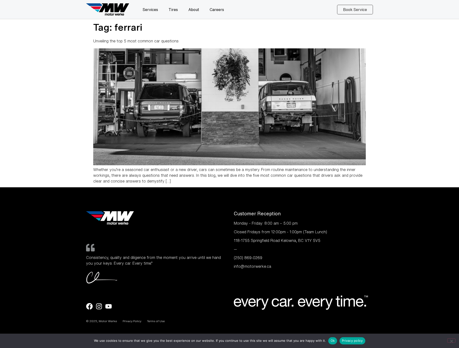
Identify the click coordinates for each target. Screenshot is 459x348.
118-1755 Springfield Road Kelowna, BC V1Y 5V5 (277, 240)
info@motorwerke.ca (252, 266)
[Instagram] (99, 306)
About (193, 9)
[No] (451, 340)
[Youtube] (108, 306)
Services (150, 9)
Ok (333, 340)
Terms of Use (156, 321)
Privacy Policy (132, 321)
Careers (217, 9)
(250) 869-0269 (248, 258)
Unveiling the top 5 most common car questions (136, 41)
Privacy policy (352, 340)
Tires (173, 9)
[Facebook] (89, 306)
